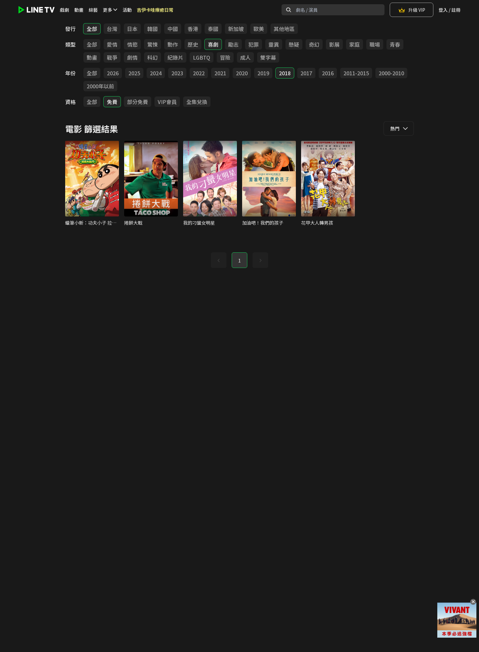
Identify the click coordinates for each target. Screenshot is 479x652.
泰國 (213, 29)
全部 (92, 29)
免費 (112, 102)
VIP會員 (167, 102)
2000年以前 (100, 86)
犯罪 (253, 44)
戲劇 (64, 10)
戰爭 (112, 57)
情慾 (132, 44)
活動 (127, 10)
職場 (375, 44)
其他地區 (284, 29)
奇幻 (314, 44)
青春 (395, 44)
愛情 (112, 44)
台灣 (112, 29)
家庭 (354, 44)
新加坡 (236, 29)
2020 (242, 73)
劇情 (132, 57)
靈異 (274, 44)
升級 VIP (416, 10)
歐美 (259, 29)
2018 (285, 73)
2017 (306, 73)
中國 (172, 29)
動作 (172, 44)
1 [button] (239, 260)
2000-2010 (391, 73)
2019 (263, 73)
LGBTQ (201, 57)
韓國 (152, 29)
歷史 (193, 44)
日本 (132, 29)
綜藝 (93, 10)
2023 (177, 73)
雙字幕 (268, 57)
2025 (134, 73)
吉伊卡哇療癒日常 (155, 10)
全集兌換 (196, 102)
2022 (199, 73)
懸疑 (294, 44)
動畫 (78, 10)
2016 (328, 73)
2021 (220, 73)
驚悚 (152, 44)
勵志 (233, 44)
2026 (113, 73)
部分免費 (137, 102)
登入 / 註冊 (449, 10)
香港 (193, 29)
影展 (334, 44)
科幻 (152, 57)
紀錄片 (175, 57)
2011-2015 (356, 73)
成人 (245, 57)
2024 (156, 73)
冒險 (225, 57)
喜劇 (213, 44)
